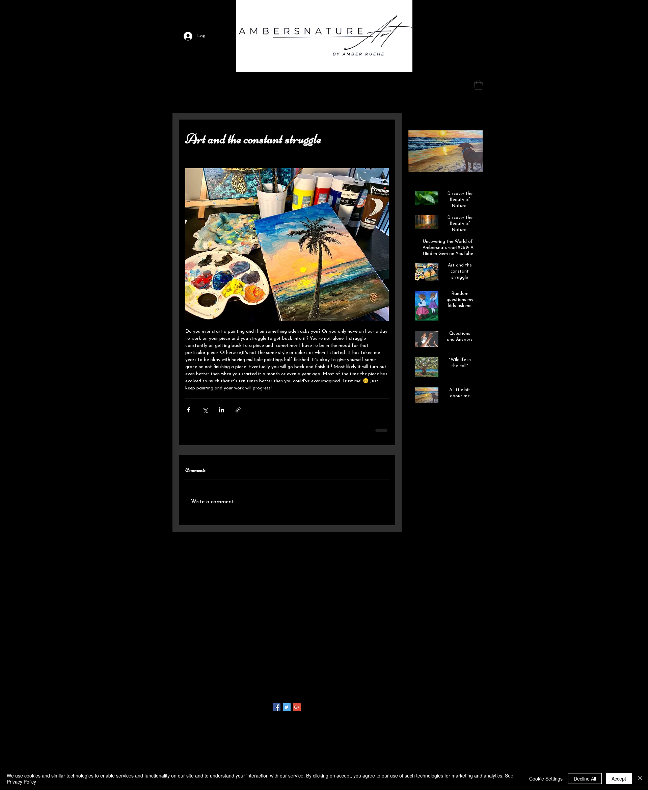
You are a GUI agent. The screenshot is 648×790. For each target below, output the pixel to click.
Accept (619, 778)
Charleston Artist (423, 635)
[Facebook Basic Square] (276, 707)
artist (410, 667)
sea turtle (415, 721)
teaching (438, 721)
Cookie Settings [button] (546, 778)
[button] (265, 86)
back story (451, 667)
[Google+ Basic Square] (297, 707)
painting (462, 699)
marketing (415, 699)
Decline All (585, 778)
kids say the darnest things (432, 689)
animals (453, 657)
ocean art (440, 699)
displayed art (444, 678)
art (468, 657)
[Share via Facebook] (188, 410)
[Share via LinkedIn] (221, 410)
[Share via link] (238, 410)
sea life (453, 710)
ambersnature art (423, 657)
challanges (415, 678)
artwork (428, 667)
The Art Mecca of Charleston (436, 646)
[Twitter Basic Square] (287, 707)
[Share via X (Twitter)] (205, 410)
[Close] (640, 778)
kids (466, 678)
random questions (423, 710)
